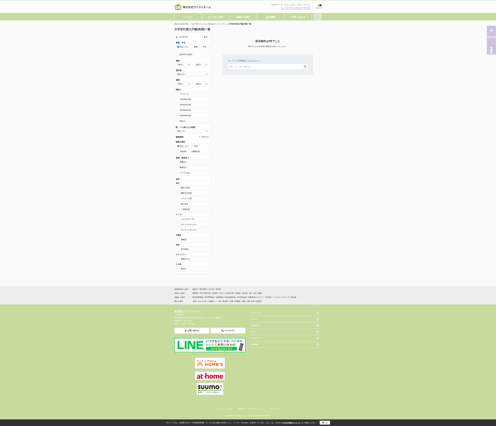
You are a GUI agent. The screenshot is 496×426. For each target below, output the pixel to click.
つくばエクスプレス (281, 297)
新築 (196, 47)
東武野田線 (210, 297)
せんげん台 (202, 301)
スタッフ (254, 319)
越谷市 (195, 289)
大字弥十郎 (229, 293)
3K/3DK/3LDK (185, 110)
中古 (204, 47)
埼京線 (269, 297)
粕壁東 (195, 293)
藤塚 (260, 293)
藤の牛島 (251, 301)
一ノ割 (218, 301)
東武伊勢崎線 (198, 297)
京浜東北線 (242, 297)
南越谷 (238, 301)
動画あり (183, 167)
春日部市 (203, 289)
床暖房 (183, 240)
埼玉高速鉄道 (230, 297)
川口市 (211, 289)
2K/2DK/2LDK (185, 105)
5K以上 (183, 121)
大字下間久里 (205, 293)
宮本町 (215, 293)
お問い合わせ (298, 17)
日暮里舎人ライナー (256, 297)
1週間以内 (195, 151)
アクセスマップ (257, 338)
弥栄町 (238, 293)
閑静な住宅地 (186, 193)
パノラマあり (185, 173)
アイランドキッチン (189, 230)
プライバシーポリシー (256, 409)
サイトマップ (274, 409)
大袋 (194, 301)
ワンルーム (184, 94)
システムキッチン (188, 219)
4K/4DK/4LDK (185, 115)
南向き (183, 269)
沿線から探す (243, 17)
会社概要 (270, 17)
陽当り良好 (185, 188)
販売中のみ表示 (186, 54)
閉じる (325, 423)
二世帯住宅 (185, 209)
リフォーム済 (186, 198)
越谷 (244, 301)
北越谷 (211, 301)
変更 (205, 37)
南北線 (293, 297)
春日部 (225, 301)
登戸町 (245, 293)
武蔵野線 (219, 297)
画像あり (183, 162)
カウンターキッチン (189, 224)
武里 (231, 301)
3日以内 (183, 151)
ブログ (253, 332)
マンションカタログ (226, 409)
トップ (188, 17)
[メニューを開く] (317, 16)
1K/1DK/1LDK (185, 99)
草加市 (218, 289)
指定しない (184, 47)
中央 (221, 293)
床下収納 (184, 249)
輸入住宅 (184, 204)
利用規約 (241, 409)
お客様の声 (255, 325)
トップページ (256, 313)
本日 (196, 146)
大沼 (255, 293)
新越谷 (259, 301)
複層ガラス (185, 259)
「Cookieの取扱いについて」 (291, 423)
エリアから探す (216, 17)
